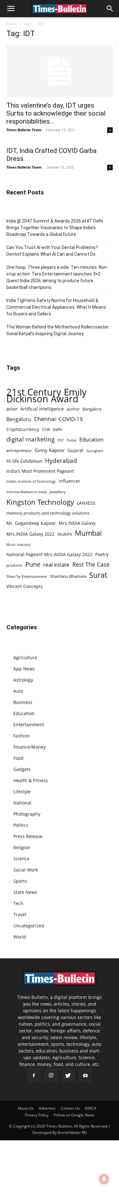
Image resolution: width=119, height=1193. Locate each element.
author (73, 409)
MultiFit (64, 534)
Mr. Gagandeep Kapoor (31, 523)
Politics (20, 825)
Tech (18, 903)
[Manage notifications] (104, 1179)
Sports (20, 881)
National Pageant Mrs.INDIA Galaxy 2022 (49, 554)
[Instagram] (51, 1075)
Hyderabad (61, 460)
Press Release (28, 836)
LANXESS (86, 503)
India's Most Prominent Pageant (40, 471)
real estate (56, 564)
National (22, 803)
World (19, 937)
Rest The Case (90, 564)
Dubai (71, 440)
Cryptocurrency (22, 429)
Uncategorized (28, 926)
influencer (69, 481)
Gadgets (22, 769)
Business (22, 702)
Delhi (57, 429)
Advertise (47, 1108)
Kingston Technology (40, 502)
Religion (21, 847)
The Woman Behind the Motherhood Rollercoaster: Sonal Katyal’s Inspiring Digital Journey (57, 330)
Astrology (23, 680)
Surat (98, 575)
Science (21, 859)
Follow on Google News (74, 1115)
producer (14, 565)
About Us (25, 1108)
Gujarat (75, 450)
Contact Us (70, 1108)
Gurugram (94, 450)
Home (11, 23)
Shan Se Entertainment (26, 576)
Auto (18, 691)
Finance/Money (29, 747)
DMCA (90, 1108)
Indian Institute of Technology (31, 481)
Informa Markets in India (26, 492)
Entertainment (28, 724)
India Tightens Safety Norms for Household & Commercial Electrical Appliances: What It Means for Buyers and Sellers (56, 307)
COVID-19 (71, 419)
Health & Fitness (30, 780)
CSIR (46, 429)
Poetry (102, 554)
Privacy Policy (37, 1115)
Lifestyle (22, 792)
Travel (19, 914)
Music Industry (18, 544)
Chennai (45, 419)
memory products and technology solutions (47, 513)
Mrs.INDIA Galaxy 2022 (30, 534)
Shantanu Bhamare (68, 576)
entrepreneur (19, 450)
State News (25, 892)
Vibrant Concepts (24, 586)
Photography (26, 814)
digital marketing (30, 439)
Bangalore (92, 409)
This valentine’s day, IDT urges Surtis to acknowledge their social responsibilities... (56, 113)
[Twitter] (68, 1075)
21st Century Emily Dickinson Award (46, 395)
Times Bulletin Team (24, 129)
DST (60, 440)
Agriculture (25, 657)
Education (91, 439)
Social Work (25, 870)
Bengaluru (18, 419)
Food (18, 758)
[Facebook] (34, 1075)
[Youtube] (85, 1075)
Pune (32, 564)
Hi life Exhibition (24, 461)
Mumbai (88, 533)
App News (24, 669)
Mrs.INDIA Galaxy (77, 523)
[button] (11, 8)
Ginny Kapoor (50, 450)
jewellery (57, 492)
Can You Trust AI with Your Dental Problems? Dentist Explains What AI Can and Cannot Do (52, 251)
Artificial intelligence (42, 409)
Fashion (21, 736)
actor (11, 408)
